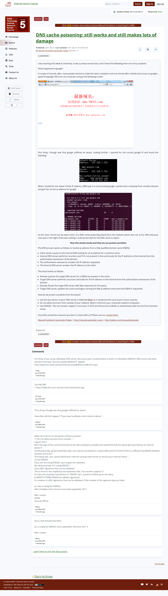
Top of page (159, 564)
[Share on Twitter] (155, 49)
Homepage (14, 36)
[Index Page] (8, 4)
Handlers (27, 587)
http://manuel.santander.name (88, 320)
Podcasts (13, 48)
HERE (69, 25)
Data (11, 60)
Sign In (149, 4)
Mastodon (16, 94)
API (25, 584)
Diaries (12, 42)
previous (38, 19)
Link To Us (8, 587)
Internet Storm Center (26, 3)
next (46, 19)
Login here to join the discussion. (50, 551)
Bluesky (16, 99)
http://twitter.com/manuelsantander (122, 320)
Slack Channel (15, 88)
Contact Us (14, 72)
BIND (90, 299)
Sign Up (160, 4)
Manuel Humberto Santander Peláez (55, 320)
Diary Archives (43, 576)
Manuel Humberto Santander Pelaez (53, 50)
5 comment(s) (43, 55)
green (160, 12)
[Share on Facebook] (147, 49)
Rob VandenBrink (136, 12)
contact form (112, 315)
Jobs (11, 54)
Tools (11, 66)
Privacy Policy (37, 587)
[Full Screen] (140, 49)
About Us (13, 78)
